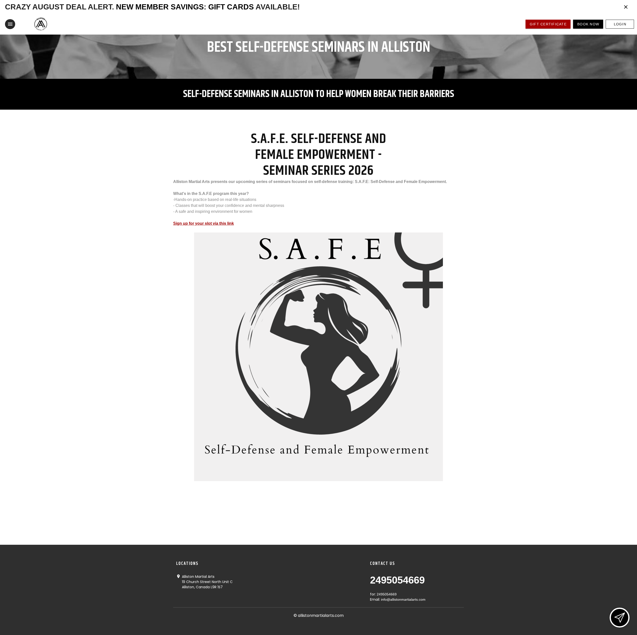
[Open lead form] (620, 618)
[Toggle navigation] (10, 24)
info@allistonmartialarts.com (403, 599)
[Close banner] (626, 6)
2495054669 (397, 580)
